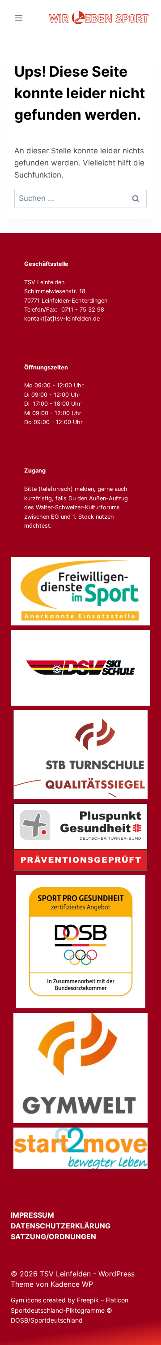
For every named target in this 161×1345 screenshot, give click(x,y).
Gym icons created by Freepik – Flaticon (69, 1300)
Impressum (40, 1214)
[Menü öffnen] (19, 18)
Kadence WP (72, 1284)
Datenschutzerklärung (69, 1225)
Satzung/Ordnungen (53, 1236)
